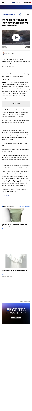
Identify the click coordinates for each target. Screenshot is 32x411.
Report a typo (6, 195)
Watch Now (27, 2)
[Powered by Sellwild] (27, 301)
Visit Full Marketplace (24, 206)
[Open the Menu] (2, 2)
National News (8, 14)
